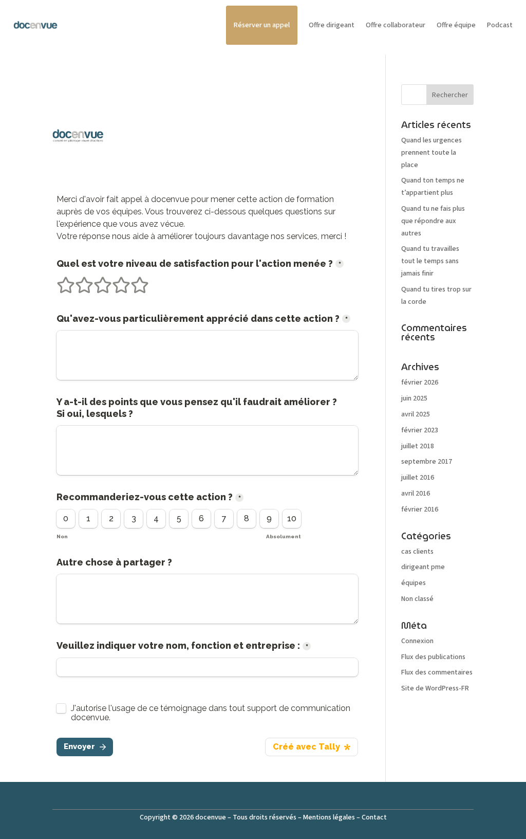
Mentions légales (329, 817)
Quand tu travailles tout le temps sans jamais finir (430, 261)
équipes (413, 583)
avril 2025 (415, 414)
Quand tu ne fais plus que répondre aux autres (433, 221)
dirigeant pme (423, 567)
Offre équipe (456, 25)
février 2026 (419, 382)
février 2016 (419, 509)
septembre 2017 (426, 462)
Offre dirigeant (331, 25)
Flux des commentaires (437, 672)
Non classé (417, 599)
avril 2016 (415, 493)
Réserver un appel (262, 25)
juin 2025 (414, 398)
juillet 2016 (417, 477)
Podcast (500, 25)
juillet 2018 (417, 446)
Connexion (417, 641)
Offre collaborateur (395, 25)
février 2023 (419, 430)
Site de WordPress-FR (435, 688)
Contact (374, 817)
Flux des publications (433, 657)
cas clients (417, 551)
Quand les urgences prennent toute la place (431, 152)
